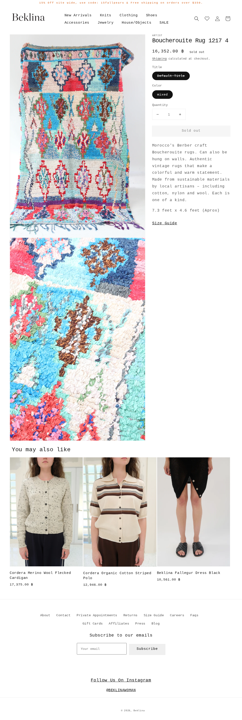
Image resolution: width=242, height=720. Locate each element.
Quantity (160, 105)
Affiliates (119, 623)
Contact (63, 615)
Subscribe (147, 649)
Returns (130, 615)
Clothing (129, 15)
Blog (155, 623)
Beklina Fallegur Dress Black (188, 573)
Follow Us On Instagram (121, 680)
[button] (196, 18)
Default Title (171, 76)
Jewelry (105, 23)
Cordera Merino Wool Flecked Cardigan (40, 575)
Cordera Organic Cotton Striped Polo (117, 575)
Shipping (159, 59)
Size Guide (164, 223)
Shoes (151, 15)
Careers (177, 615)
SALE (164, 23)
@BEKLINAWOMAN (121, 690)
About (45, 615)
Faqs (194, 615)
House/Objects (136, 23)
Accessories (77, 23)
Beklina (139, 710)
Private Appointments (97, 615)
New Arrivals (78, 15)
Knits (105, 15)
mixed (162, 94)
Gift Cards (92, 623)
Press (140, 623)
